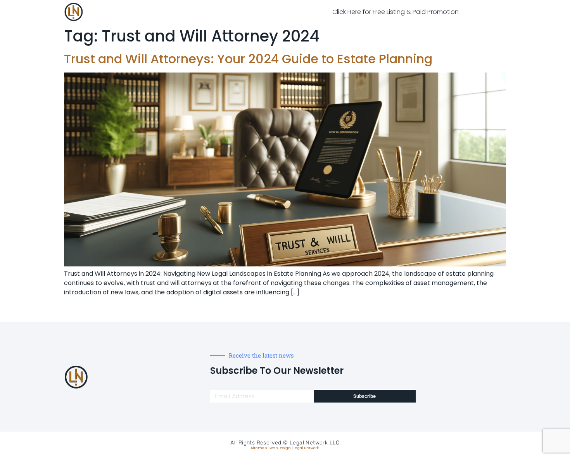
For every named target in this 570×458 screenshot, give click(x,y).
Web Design (280, 448)
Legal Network (306, 448)
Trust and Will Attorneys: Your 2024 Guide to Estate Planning (248, 58)
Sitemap (259, 448)
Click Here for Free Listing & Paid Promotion (395, 11)
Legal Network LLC (315, 442)
